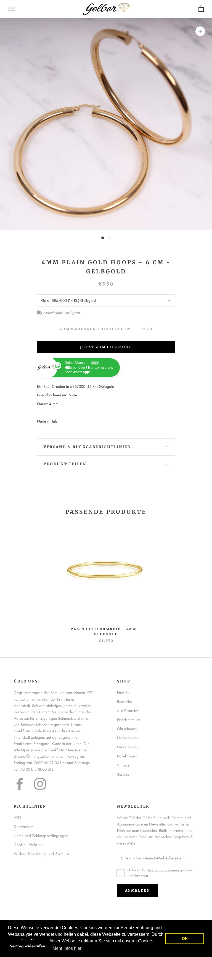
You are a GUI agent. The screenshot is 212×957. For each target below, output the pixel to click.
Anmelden (137, 890)
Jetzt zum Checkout (106, 347)
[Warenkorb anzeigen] (201, 9)
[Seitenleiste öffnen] (11, 9)
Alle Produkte (128, 710)
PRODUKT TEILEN (65, 464)
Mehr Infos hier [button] (66, 948)
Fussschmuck (127, 747)
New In (123, 692)
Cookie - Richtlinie (29, 845)
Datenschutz (23, 826)
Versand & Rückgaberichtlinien (87, 447)
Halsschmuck (127, 738)
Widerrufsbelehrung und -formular (42, 854)
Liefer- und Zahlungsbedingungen (41, 835)
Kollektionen (127, 756)
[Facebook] (19, 784)
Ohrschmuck (127, 729)
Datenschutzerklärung (163, 870)
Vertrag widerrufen (27, 946)
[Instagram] (40, 784)
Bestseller (124, 701)
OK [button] (185, 938)
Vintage (123, 765)
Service (123, 774)
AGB (18, 817)
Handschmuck (128, 719)
